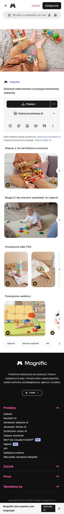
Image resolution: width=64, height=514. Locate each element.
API (5, 448)
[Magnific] (32, 364)
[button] (32, 393)
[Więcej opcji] (52, 125)
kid (47, 343)
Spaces (8, 414)
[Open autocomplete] (8, 15)
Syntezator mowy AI (15, 431)
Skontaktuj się (13, 486)
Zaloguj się (51, 5)
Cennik (36, 5)
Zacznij (8, 466)
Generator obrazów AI (16, 422)
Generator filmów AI (15, 426)
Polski (32, 392)
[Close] (59, 508)
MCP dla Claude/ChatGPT (22, 439)
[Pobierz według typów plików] (53, 104)
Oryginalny (24, 30)
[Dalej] (59, 171)
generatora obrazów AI (48, 136)
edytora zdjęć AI (43, 140)
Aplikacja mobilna (14, 452)
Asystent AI (10, 418)
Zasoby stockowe (14, 435)
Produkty (10, 408)
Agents (10, 444)
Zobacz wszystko (37, 148)
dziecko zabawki (30, 343)
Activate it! (48, 508)
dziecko (11, 343)
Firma (7, 476)
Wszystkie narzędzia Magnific (21, 457)
